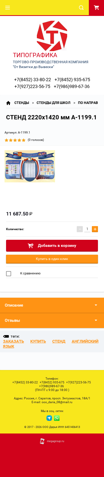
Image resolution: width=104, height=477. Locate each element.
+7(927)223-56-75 (32, 86)
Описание (14, 305)
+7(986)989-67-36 (72, 86)
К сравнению (30, 273)
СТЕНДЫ (21, 103)
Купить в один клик (52, 259)
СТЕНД (58, 341)
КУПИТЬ (38, 341)
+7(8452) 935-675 (72, 79)
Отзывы (12, 320)
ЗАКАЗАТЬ (13, 341)
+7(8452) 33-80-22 (32, 79)
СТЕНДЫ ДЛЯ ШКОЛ (53, 103)
